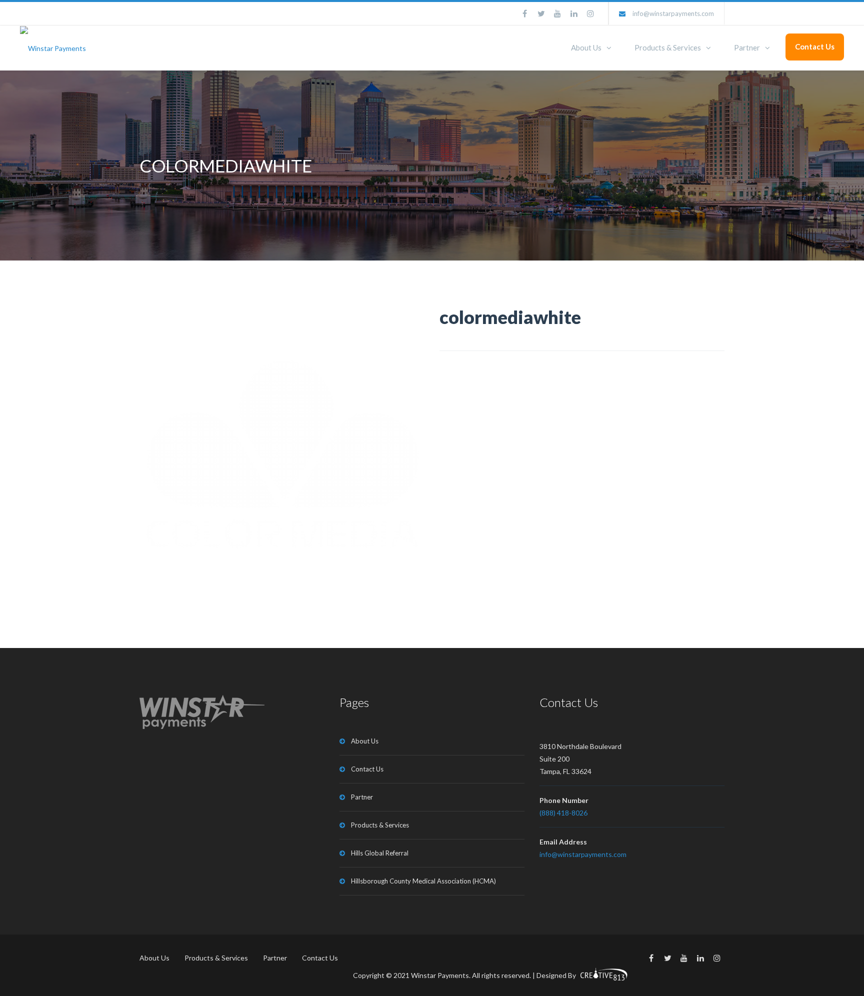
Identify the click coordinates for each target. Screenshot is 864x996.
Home (610, 166)
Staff (645, 166)
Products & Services (667, 47)
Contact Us (814, 46)
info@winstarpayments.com (673, 14)
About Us (586, 47)
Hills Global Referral (379, 853)
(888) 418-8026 (564, 812)
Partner (747, 47)
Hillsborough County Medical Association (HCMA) (423, 881)
